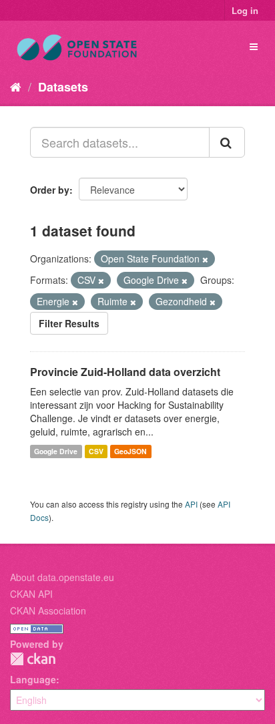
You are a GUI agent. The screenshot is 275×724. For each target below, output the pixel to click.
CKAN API (31, 593)
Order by (49, 189)
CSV (96, 451)
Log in (245, 10)
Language (33, 679)
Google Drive (55, 451)
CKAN (32, 659)
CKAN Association (48, 610)
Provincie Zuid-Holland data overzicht (125, 371)
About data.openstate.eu (62, 577)
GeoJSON (130, 451)
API (191, 504)
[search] (227, 142)
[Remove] (205, 259)
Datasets (63, 87)
